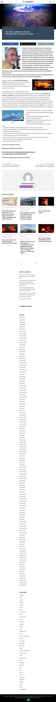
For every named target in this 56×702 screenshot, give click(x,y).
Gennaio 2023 (22, 415)
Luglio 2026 (22, 319)
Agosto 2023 (22, 399)
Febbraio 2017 (22, 575)
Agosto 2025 (22, 344)
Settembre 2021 (23, 451)
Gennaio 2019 (22, 523)
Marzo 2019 (22, 519)
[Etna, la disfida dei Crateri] (46, 201)
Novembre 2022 (23, 419)
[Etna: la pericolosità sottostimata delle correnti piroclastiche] (46, 228)
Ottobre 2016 (22, 585)
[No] (54, 698)
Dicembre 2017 (22, 553)
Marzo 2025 (22, 356)
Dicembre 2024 (22, 363)
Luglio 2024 (22, 374)
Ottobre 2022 (22, 421)
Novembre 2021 (23, 446)
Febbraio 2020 (22, 494)
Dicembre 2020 (22, 471)
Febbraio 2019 (22, 521)
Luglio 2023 (22, 401)
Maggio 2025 (22, 351)
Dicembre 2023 (22, 390)
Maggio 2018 (22, 541)
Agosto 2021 (22, 453)
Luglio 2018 (22, 537)
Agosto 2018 (22, 535)
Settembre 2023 (23, 397)
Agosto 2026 (22, 317)
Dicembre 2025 (22, 335)
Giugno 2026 (22, 322)
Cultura (4, 207)
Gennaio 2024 (22, 387)
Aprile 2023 (22, 408)
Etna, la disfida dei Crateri (44, 211)
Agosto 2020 (22, 480)
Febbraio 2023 (22, 412)
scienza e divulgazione (10, 29)
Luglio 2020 (22, 483)
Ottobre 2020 (22, 476)
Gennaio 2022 (22, 442)
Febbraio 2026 (22, 331)
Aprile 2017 (22, 571)
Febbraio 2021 (22, 467)
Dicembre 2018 (22, 526)
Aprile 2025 (22, 353)
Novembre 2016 (23, 582)
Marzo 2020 (22, 492)
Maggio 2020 (22, 487)
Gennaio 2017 (22, 578)
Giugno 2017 (22, 566)
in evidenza (27, 207)
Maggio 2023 (22, 406)
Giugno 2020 (22, 485)
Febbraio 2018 (22, 548)
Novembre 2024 (23, 365)
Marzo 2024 (22, 383)
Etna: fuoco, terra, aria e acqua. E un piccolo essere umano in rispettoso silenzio (27, 276)
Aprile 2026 (22, 326)
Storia (3, 209)
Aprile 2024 (22, 381)
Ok (28, 699)
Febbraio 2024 (22, 385)
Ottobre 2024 (22, 367)
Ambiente (22, 207)
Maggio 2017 (22, 569)
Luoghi (32, 207)
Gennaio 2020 (22, 496)
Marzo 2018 (22, 546)
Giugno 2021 (22, 458)
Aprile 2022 (22, 435)
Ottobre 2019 (22, 503)
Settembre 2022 (23, 424)
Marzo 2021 (22, 464)
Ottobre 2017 (22, 557)
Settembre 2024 (23, 369)
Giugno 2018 (22, 539)
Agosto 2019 (22, 508)
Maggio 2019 (22, 514)
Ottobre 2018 (22, 530)
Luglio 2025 (22, 347)
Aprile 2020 (22, 489)
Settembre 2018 (23, 532)
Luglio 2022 (22, 428)
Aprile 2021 (22, 462)
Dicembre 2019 (22, 498)
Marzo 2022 (22, 437)
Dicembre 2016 (22, 580)
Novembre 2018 (23, 528)
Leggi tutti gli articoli (26, 186)
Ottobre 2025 (22, 340)
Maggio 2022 (22, 433)
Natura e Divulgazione (7, 236)
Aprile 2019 (22, 517)
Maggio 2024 (22, 378)
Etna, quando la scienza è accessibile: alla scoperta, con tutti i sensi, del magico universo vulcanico (27, 216)
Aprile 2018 (22, 544)
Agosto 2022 (22, 426)
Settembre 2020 (23, 478)
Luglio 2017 (22, 564)
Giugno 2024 (22, 376)
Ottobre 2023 (22, 394)
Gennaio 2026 (22, 333)
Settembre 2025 (23, 342)
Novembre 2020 (23, 474)
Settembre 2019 (23, 505)
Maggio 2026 (22, 324)
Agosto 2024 (22, 372)
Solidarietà (22, 210)
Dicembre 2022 (22, 417)
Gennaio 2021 (22, 469)
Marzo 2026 (22, 329)
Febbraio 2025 (22, 358)
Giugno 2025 (22, 349)
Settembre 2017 (23, 560)
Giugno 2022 (22, 430)
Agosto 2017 (22, 562)
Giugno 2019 (22, 512)
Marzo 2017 (22, 573)
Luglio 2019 (22, 510)
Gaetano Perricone (8, 36)
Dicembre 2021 (22, 444)
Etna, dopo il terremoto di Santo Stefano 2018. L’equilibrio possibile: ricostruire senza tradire (27, 289)
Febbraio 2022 (22, 440)
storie (6, 209)
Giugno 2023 (22, 403)
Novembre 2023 (23, 392)
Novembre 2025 (23, 338)
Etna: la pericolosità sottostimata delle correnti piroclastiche (45, 239)
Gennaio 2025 (22, 360)
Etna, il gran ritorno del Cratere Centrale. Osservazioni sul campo (9, 241)
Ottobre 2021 (22, 449)
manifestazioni (23, 236)
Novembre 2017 (23, 555)
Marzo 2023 (22, 410)
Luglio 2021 (22, 455)
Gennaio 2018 (22, 551)
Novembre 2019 (23, 501)
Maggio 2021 (22, 460)
